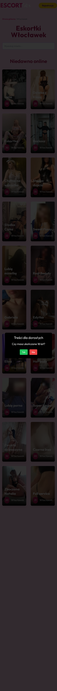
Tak (23, 352)
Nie (33, 352)
